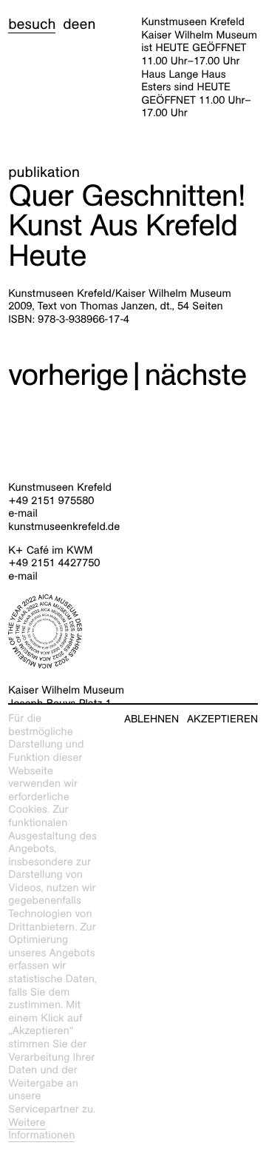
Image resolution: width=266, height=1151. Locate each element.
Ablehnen (151, 719)
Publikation (44, 172)
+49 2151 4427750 (54, 563)
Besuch (31, 24)
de (71, 24)
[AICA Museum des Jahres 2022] (133, 631)
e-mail (23, 513)
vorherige (68, 375)
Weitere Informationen (41, 1129)
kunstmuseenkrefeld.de (64, 527)
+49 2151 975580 (51, 501)
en (87, 24)
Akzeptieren (222, 719)
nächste (195, 375)
